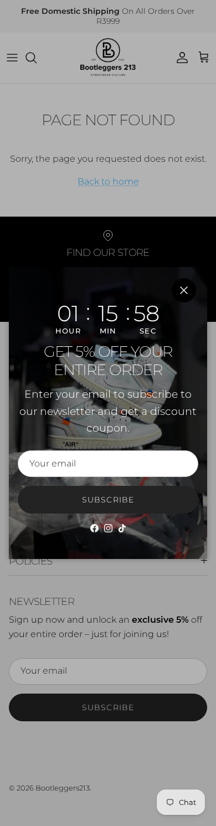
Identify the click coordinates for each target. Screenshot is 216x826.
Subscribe (108, 500)
